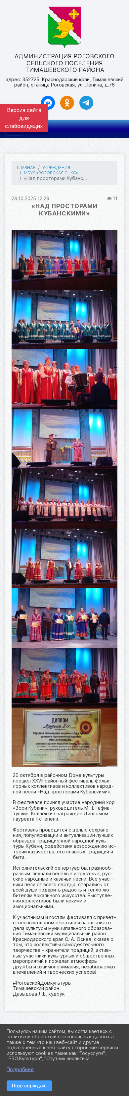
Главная (26, 167)
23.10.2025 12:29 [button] (30, 198)
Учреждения (56, 167)
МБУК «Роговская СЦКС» (51, 172)
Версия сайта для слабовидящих (24, 118)
